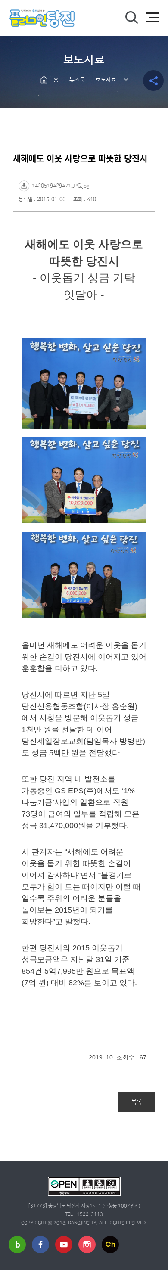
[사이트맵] (152, 17)
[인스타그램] (87, 1244)
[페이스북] (40, 1244)
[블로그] (17, 1244)
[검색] (131, 17)
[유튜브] (63, 1244)
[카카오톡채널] (110, 1244)
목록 (136, 1101)
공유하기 (153, 80)
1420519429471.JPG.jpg (61, 186)
